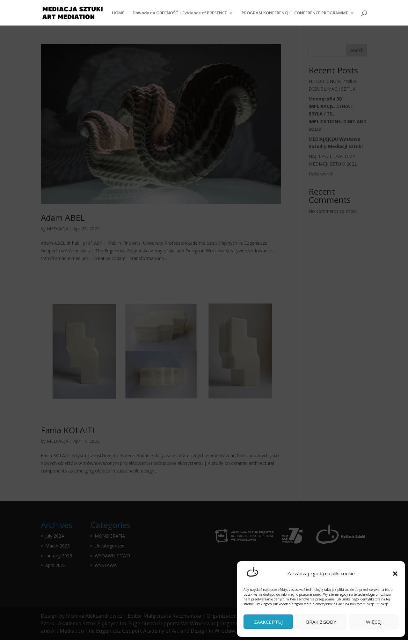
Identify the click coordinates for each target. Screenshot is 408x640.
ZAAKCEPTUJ (268, 622)
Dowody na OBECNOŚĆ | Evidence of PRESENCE (180, 13)
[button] (395, 573)
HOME (118, 13)
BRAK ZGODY (321, 622)
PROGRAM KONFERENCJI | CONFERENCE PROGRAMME (295, 13)
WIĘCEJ (374, 622)
